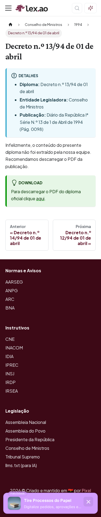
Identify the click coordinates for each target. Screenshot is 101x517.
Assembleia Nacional (25, 422)
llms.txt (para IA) (21, 465)
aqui (40, 198)
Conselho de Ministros (27, 448)
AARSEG (14, 282)
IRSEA (11, 391)
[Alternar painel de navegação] (8, 8)
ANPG (11, 290)
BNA (10, 308)
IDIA (9, 356)
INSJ (9, 373)
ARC (9, 299)
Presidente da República (29, 439)
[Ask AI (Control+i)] (90, 8)
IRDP (10, 382)
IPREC (11, 365)
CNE (10, 339)
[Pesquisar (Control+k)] (77, 8)
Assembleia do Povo (25, 431)
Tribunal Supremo (22, 457)
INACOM (14, 348)
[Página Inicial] (10, 25)
